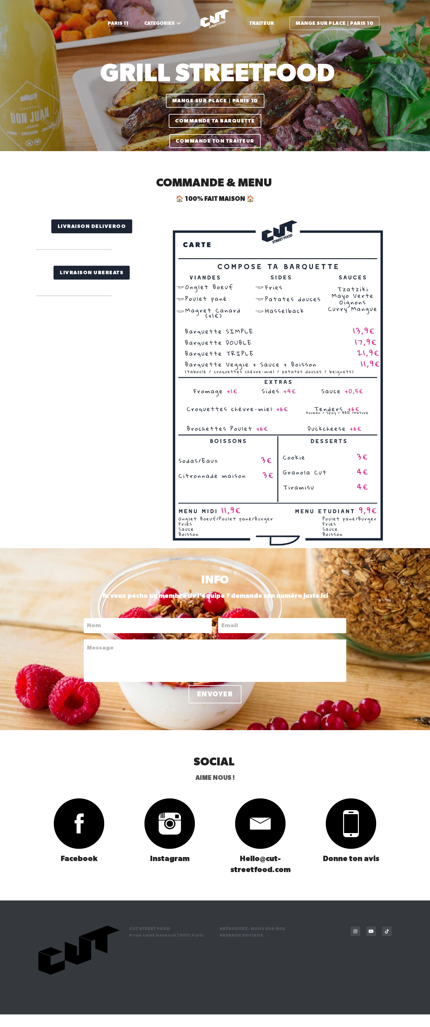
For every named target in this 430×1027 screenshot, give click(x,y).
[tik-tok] (387, 930)
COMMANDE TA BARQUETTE (215, 110)
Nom (94, 624)
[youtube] (371, 930)
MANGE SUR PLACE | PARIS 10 (215, 90)
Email (229, 624)
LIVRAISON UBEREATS (91, 272)
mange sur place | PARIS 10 (334, 23)
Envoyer (215, 693)
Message (100, 647)
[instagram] (355, 930)
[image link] (79, 823)
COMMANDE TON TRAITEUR (215, 130)
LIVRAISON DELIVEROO (92, 225)
